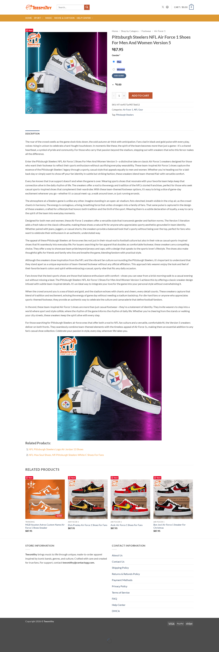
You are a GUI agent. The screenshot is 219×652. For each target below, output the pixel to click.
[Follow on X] (163, 7)
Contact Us (118, 561)
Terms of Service (121, 592)
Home (28, 18)
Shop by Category (130, 31)
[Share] (21, 633)
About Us (117, 555)
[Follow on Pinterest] (167, 7)
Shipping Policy (120, 567)
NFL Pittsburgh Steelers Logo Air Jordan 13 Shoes (56, 449)
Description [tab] (32, 133)
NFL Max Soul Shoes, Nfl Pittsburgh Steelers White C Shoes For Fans (66, 454)
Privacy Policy (119, 586)
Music (48, 18)
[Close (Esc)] (31, 633)
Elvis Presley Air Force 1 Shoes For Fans (87, 525)
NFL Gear (138, 109)
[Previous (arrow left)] (3, 646)
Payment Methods (122, 579)
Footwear (146, 31)
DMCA (116, 610)
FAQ (114, 598)
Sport (37, 18)
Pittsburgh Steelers (125, 114)
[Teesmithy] (38, 7)
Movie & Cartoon (64, 18)
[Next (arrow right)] (12, 646)
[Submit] (87, 7)
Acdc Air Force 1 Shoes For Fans (127, 525)
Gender (116, 55)
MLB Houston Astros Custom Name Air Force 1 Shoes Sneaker (45, 526)
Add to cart (140, 95)
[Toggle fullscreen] (12, 633)
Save (31, 30)
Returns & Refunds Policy (126, 573)
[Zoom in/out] (3, 633)
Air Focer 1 (159, 31)
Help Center (84, 18)
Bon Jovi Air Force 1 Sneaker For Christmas (169, 526)
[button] (184, 7)
